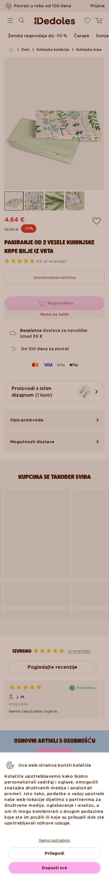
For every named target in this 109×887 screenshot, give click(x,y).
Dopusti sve (54, 867)
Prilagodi (54, 853)
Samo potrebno (54, 840)
